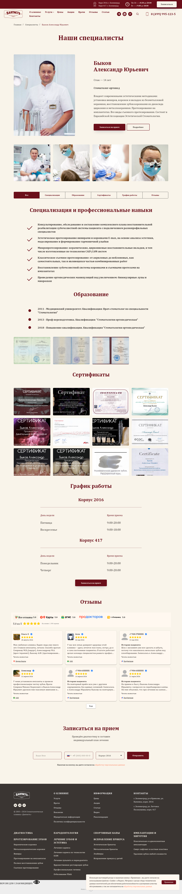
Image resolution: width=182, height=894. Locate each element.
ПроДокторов (128, 661)
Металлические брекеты (106, 849)
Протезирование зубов (30, 839)
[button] (167, 4)
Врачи (81, 12)
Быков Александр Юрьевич (55, 24)
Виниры (17, 853)
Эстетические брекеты (105, 844)
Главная (17, 24)
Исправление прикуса (109, 839)
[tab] (26, 195)
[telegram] (119, 14)
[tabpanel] (91, 211)
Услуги (48, 12)
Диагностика (23, 832)
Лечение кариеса (62, 847)
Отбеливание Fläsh (63, 874)
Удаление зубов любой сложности (150, 854)
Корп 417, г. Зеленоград (109, 6)
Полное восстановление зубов (28, 863)
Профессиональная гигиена (67, 869)
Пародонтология (66, 832)
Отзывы (93, 12)
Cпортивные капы (107, 832)
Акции (70, 12)
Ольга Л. (25, 634)
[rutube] (130, 14)
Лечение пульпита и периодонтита (71, 860)
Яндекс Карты (21, 661)
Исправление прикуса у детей (108, 858)
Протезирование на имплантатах (30, 858)
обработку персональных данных (110, 765)
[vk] (15, 805)
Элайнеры (98, 853)
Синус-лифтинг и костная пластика (151, 849)
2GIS (71, 661)
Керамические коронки (25, 844)
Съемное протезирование (26, 867)
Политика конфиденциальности (69, 821)
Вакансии (58, 812)
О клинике (35, 12)
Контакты (34, 16)
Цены (60, 12)
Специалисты (31, 24)
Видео (97, 812)
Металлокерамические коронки (29, 849)
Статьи (105, 12)
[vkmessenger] (125, 14)
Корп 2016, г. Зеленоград (109, 3)
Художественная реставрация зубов (71, 865)
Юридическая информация (67, 817)
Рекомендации (101, 817)
